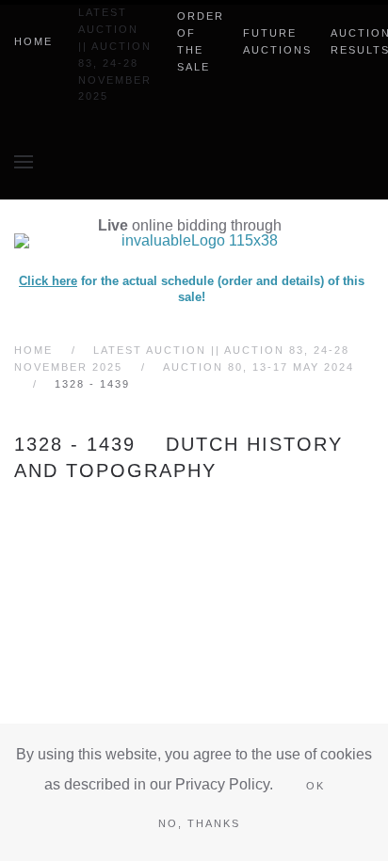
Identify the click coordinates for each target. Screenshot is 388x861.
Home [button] (33, 41)
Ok (315, 785)
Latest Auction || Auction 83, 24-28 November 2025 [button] (115, 54)
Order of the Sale (200, 41)
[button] (23, 161)
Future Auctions (277, 41)
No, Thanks (199, 823)
